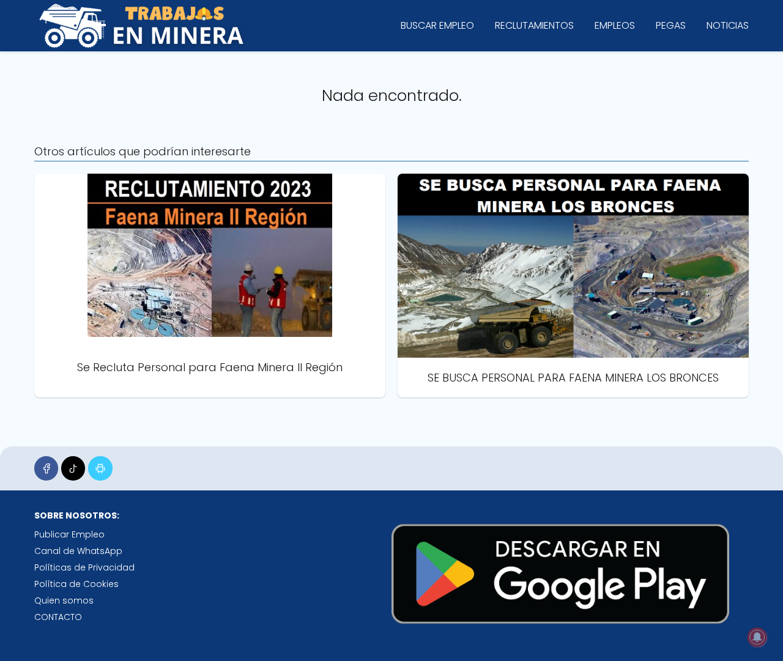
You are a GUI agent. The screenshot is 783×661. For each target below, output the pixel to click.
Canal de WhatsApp (78, 551)
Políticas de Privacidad (84, 567)
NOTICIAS (728, 25)
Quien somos (64, 600)
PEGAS (671, 25)
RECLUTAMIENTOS (534, 25)
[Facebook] (46, 468)
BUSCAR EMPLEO (437, 25)
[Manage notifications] (757, 637)
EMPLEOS (615, 25)
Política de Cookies (76, 584)
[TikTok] (73, 468)
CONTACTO (58, 617)
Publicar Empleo (69, 534)
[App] (100, 468)
